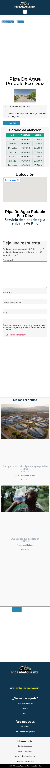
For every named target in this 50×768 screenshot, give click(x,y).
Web (5, 313)
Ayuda (25, 713)
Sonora (20, 22)
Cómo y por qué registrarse (25, 732)
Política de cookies (25, 746)
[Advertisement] (25, 51)
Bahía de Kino (7, 22)
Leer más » (25, 480)
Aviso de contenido (25, 751)
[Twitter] (17, 680)
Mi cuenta (25, 727)
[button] (25, 12)
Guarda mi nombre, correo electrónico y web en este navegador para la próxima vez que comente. (24, 327)
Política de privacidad (25, 741)
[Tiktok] (40, 680)
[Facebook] (10, 680)
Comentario (9, 260)
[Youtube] (25, 680)
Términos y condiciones (25, 761)
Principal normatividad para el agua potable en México (25, 467)
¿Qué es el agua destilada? (25, 538)
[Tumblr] (32, 680)
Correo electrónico (13, 303)
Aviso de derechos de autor (25, 756)
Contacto (25, 708)
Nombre (7, 292)
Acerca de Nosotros (25, 703)
